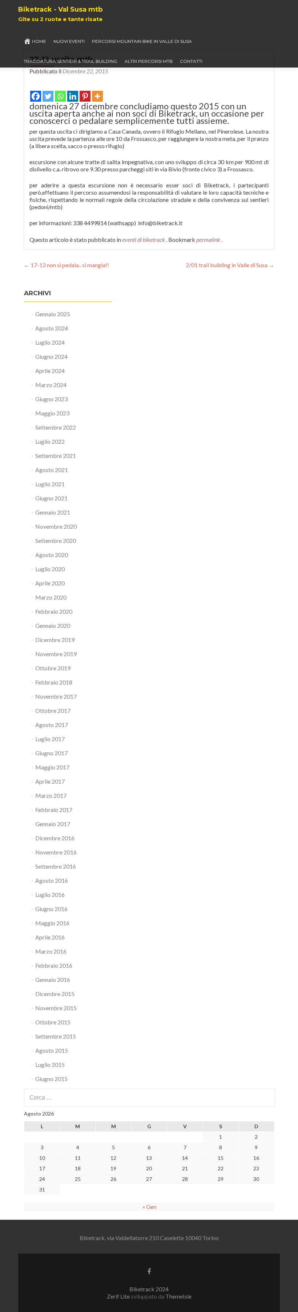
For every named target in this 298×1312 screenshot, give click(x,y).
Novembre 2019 (56, 653)
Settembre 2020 (55, 540)
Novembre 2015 (56, 1007)
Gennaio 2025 (52, 313)
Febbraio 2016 (53, 965)
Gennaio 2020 (52, 625)
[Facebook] (35, 92)
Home (39, 41)
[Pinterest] (85, 92)
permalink (208, 239)
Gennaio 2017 (52, 823)
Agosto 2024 (51, 328)
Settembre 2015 (55, 1036)
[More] (97, 92)
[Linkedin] (72, 92)
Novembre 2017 (56, 696)
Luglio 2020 (50, 568)
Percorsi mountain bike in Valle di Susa (142, 41)
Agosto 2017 (51, 724)
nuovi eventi (69, 41)
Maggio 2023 (52, 413)
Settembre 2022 (55, 427)
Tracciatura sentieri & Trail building (70, 61)
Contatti (191, 61)
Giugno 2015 (51, 1078)
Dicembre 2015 (54, 993)
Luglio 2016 (50, 894)
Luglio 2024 (50, 342)
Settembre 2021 (55, 455)
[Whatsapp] (60, 92)
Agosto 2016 (51, 880)
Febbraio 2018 (53, 682)
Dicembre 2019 (54, 639)
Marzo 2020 (51, 597)
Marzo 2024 (51, 384)
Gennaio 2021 (52, 512)
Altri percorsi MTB (149, 61)
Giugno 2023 (51, 398)
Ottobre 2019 (53, 668)
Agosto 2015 (51, 1050)
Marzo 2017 (51, 795)
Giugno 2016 (51, 908)
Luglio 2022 (50, 441)
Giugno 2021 (51, 498)
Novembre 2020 (56, 526)
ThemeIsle (178, 1296)
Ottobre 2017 (53, 710)
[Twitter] (48, 92)
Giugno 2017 (51, 753)
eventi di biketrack (143, 239)
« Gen (149, 1206)
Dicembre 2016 (54, 837)
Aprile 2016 (50, 937)
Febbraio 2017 (53, 809)
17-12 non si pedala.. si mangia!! (66, 264)
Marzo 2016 (51, 951)
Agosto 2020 (51, 554)
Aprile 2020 (50, 583)
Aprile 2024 (50, 370)
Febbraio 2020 (53, 611)
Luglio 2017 (50, 738)
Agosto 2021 (51, 469)
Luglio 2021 (50, 483)
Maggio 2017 (52, 767)
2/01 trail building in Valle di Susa (230, 264)
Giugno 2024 (51, 356)
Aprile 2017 (50, 781)
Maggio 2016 (52, 922)
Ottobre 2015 (53, 1022)
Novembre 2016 (56, 852)
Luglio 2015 (50, 1064)
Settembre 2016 (55, 866)
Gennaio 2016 (52, 979)
